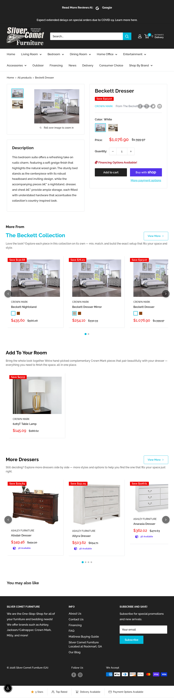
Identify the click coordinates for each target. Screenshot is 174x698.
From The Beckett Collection (134, 106)
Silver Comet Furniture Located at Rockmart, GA (85, 644)
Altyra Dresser (81, 536)
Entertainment (132, 54)
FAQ (71, 630)
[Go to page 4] (91, 562)
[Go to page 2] (88, 334)
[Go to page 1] (86, 334)
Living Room (29, 54)
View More (154, 236)
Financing (56, 65)
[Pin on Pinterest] (146, 106)
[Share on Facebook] (140, 106)
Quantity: (101, 151)
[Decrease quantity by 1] (112, 151)
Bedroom (54, 54)
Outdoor (38, 65)
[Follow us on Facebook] (73, 674)
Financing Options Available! (117, 162)
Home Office (105, 54)
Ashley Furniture (22, 530)
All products (25, 77)
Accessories (15, 65)
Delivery (87, 65)
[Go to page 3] (88, 562)
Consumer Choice (111, 65)
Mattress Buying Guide (84, 636)
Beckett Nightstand (24, 307)
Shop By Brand (139, 65)
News (72, 65)
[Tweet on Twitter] (153, 106)
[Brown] (113, 127)
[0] (147, 36)
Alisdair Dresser (21, 535)
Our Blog (75, 652)
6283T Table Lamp (25, 424)
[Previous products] (8, 293)
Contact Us (76, 619)
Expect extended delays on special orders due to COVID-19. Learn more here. (87, 20)
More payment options (146, 180)
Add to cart (110, 172)
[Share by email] (159, 106)
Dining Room (78, 54)
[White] (100, 127)
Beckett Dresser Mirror (87, 307)
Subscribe (131, 639)
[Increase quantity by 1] (130, 151)
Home (11, 54)
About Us (75, 613)
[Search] (127, 36)
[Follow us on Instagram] (80, 674)
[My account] (140, 36)
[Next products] (166, 293)
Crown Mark (104, 106)
